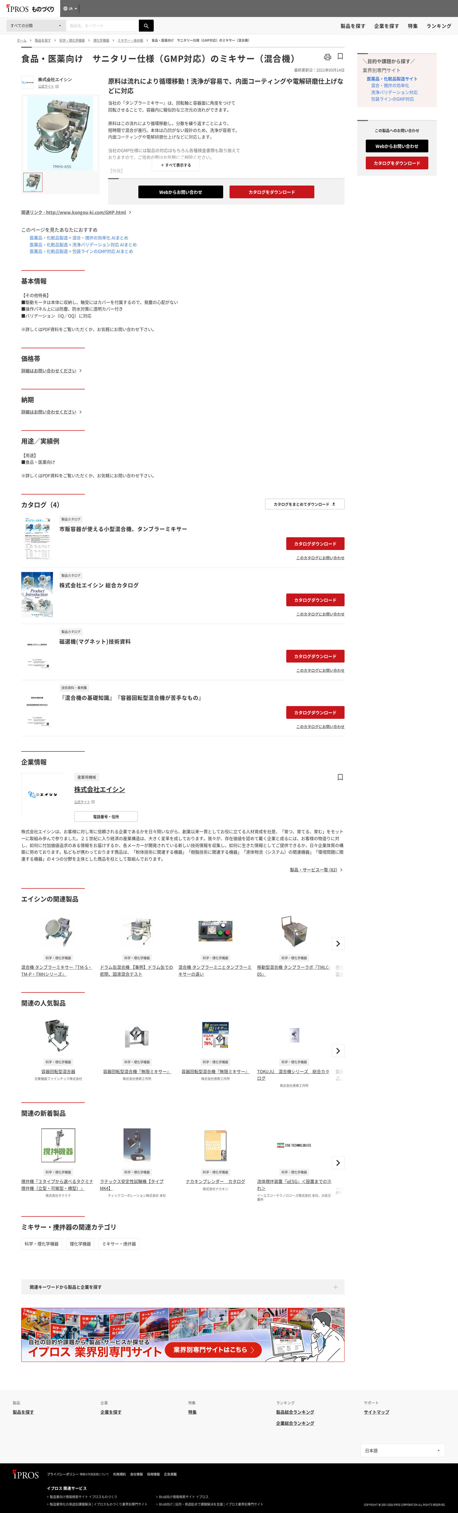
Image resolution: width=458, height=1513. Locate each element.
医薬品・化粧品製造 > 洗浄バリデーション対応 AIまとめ (83, 244)
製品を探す (353, 25)
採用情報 (153, 1474)
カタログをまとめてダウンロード (301, 504)
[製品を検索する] (146, 26)
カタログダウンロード (315, 543)
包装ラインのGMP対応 (392, 99)
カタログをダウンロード (272, 192)
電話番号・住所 (106, 816)
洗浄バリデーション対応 (394, 92)
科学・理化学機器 (42, 1243)
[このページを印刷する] (327, 57)
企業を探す (386, 25)
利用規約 (119, 1474)
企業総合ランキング (295, 1423)
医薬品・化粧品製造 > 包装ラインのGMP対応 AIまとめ (81, 251)
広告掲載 (170, 1474)
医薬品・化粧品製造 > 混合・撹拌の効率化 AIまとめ (79, 237)
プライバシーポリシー (63, 1474)
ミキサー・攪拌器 (119, 1243)
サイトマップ (376, 1412)
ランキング (439, 25)
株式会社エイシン (55, 79)
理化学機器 (80, 1243)
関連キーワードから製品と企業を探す (66, 1287)
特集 (413, 25)
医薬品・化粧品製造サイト (392, 78)
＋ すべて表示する (176, 164)
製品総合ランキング (295, 1412)
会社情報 (136, 1474)
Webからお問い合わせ (180, 192)
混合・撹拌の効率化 (390, 85)
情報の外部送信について (94, 1474)
